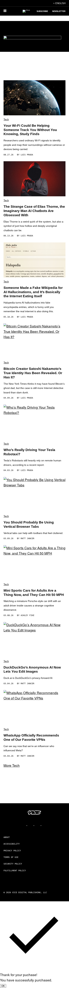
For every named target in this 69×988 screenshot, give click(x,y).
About (7, 837)
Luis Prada (27, 155)
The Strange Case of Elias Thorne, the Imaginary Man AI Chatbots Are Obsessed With (34, 211)
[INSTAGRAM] (31, 825)
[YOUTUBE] (45, 825)
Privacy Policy (12, 851)
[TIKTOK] (38, 825)
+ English (59, 3)
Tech (6, 119)
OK (3, 986)
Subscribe (42, 11)
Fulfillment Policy (15, 870)
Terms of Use (11, 857)
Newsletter (58, 11)
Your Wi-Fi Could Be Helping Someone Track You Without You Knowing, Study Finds (30, 130)
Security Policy (13, 864)
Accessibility (12, 844)
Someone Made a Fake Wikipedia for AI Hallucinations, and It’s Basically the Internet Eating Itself (33, 292)
